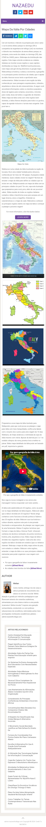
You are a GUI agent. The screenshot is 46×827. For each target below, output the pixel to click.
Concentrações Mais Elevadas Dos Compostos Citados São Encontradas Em (22, 710)
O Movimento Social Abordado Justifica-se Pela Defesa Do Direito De (22, 728)
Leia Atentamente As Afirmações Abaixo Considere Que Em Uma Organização (21, 692)
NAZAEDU (23, 5)
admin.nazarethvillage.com (13, 821)
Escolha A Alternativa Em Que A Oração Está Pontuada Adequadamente (20, 746)
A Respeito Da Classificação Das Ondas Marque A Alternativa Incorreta (21, 719)
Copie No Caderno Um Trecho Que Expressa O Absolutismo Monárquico (23, 761)
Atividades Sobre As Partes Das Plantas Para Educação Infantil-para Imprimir (22, 655)
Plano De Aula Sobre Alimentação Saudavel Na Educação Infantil (21, 793)
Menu (5, 21)
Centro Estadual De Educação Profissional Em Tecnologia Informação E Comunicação (20, 637)
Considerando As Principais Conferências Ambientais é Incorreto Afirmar (23, 701)
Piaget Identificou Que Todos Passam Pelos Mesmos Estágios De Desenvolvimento (22, 646)
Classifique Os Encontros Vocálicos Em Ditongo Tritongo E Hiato (22, 786)
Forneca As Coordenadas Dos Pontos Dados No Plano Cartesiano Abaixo (22, 737)
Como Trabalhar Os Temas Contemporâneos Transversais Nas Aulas (22, 801)
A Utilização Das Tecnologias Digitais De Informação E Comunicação (23, 754)
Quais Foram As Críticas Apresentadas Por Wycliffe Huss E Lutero (21, 778)
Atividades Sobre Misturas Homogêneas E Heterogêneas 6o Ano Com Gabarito (23, 673)
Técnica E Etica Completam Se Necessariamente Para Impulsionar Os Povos (22, 682)
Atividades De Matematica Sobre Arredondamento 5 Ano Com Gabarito (21, 769)
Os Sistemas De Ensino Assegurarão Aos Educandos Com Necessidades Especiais (22, 664)
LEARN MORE (23, 217)
